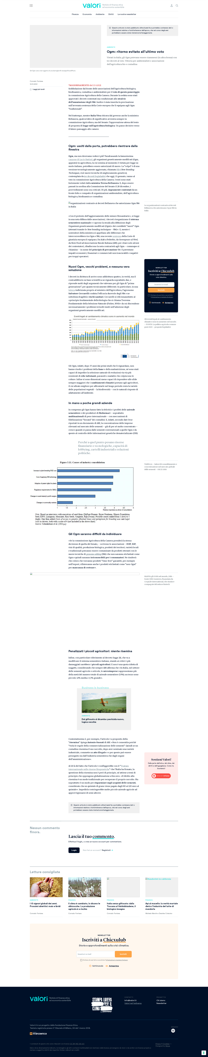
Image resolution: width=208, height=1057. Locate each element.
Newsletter (161, 1003)
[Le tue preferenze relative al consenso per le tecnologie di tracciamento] (204, 1053)
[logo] (103, 5)
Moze (168, 1046)
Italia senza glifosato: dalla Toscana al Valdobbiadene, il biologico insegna (121, 906)
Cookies (166, 1044)
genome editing (93, 554)
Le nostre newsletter (127, 14)
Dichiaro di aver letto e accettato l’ (162, 296)
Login (74, 850)
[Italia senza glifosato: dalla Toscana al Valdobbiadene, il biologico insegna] (123, 887)
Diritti (111, 14)
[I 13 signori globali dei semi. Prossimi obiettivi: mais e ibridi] (46, 887)
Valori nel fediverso (133, 1003)
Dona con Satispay (161, 775)
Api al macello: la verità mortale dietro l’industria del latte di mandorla (161, 906)
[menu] (31, 5)
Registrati (106, 850)
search (177, 5)
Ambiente (100, 14)
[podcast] (173, 1031)
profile (171, 5)
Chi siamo (160, 1000)
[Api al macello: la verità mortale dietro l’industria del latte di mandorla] (161, 887)
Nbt (118, 169)
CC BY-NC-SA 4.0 (77, 1044)
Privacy (158, 1044)
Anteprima (169, 302)
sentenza (117, 236)
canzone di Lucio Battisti (80, 159)
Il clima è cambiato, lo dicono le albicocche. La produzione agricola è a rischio (84, 906)
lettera (71, 290)
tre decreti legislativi (95, 176)
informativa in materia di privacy (162, 297)
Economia (87, 14)
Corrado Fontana (36, 81)
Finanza (75, 14)
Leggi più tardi (39, 89)
